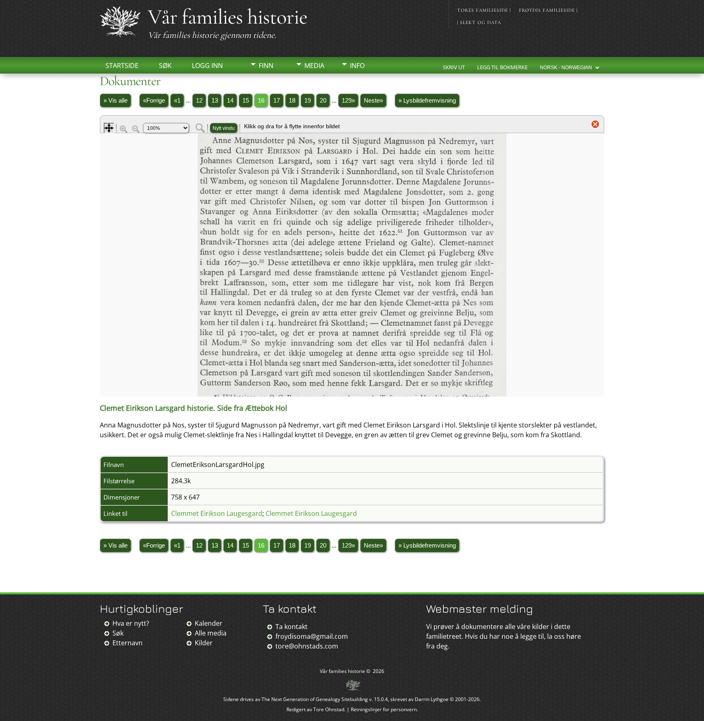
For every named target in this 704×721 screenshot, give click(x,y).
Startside (122, 65)
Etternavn (127, 642)
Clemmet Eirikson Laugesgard (216, 513)
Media (314, 65)
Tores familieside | (484, 10)
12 (199, 100)
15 (245, 100)
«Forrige (154, 100)
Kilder (204, 642)
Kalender (208, 623)
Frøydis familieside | (548, 10)
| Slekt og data (479, 22)
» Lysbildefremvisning (427, 100)
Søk (165, 65)
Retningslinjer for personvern (384, 709)
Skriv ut (454, 67)
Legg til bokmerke (502, 67)
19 (307, 100)
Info (357, 65)
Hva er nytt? (130, 623)
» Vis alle (115, 100)
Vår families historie (227, 17)
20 (323, 100)
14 (230, 100)
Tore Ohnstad (328, 709)
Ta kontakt (291, 626)
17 (276, 100)
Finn (266, 65)
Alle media (211, 633)
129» (348, 100)
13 (214, 100)
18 (292, 100)
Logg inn (207, 65)
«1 (177, 100)
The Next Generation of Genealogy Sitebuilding (315, 699)
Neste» (373, 100)
